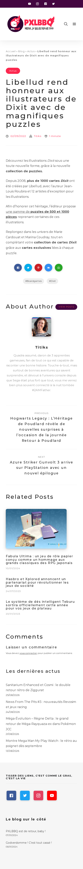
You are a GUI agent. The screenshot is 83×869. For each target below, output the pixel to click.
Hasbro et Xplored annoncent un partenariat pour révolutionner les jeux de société (37, 582)
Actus (31, 51)
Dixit (53, 280)
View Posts (66, 306)
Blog (21, 51)
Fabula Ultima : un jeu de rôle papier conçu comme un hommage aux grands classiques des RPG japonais (39, 559)
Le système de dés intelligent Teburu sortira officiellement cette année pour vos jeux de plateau (40, 605)
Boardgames (34, 280)
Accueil (11, 51)
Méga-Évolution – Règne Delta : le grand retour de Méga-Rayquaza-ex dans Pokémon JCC (41, 724)
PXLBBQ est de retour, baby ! (26, 831)
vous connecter (28, 653)
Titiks (37, 136)
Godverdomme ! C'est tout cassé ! (29, 842)
